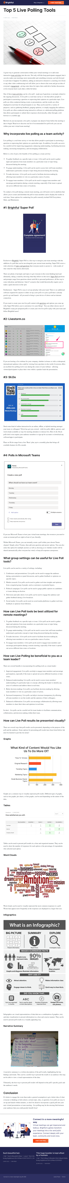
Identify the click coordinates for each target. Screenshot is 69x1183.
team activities (16, 75)
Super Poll (54, 276)
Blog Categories (38, 2)
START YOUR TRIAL (55, 2)
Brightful (13, 207)
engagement (15, 86)
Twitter (64, 1176)
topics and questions (22, 266)
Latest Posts (57, 1176)
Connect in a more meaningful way (12, 1176)
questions (43, 303)
